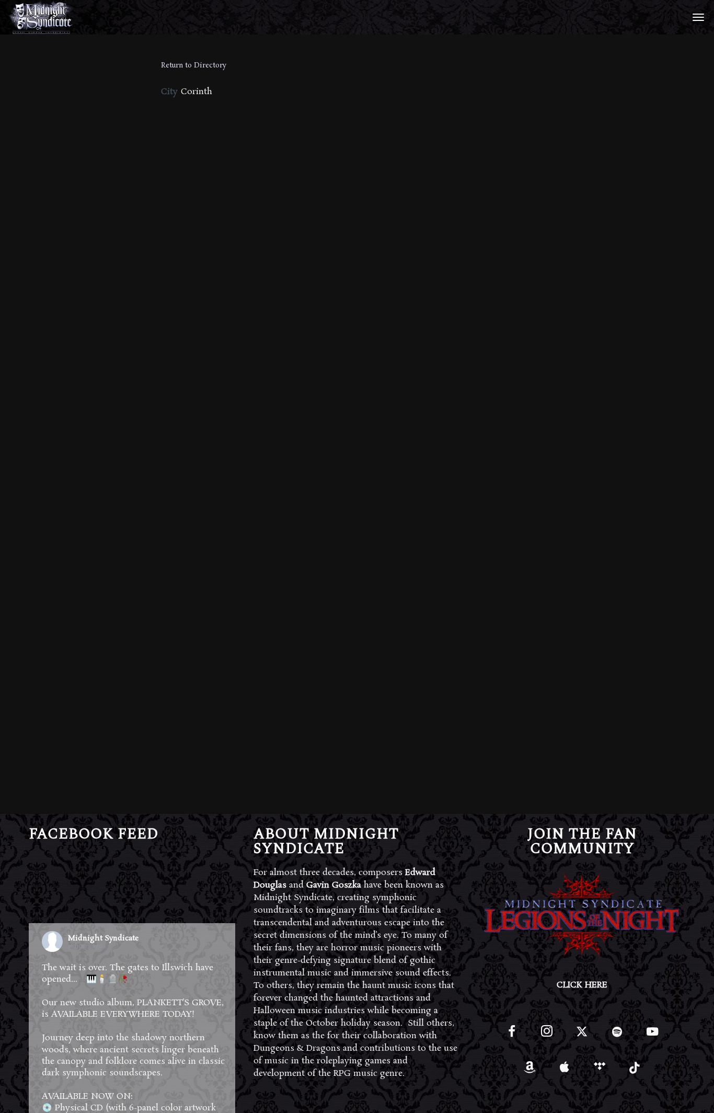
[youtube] (652, 1037)
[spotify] (617, 1036)
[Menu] (696, 17)
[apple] (565, 1071)
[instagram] (547, 1036)
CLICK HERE (582, 985)
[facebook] (512, 1036)
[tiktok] (635, 1071)
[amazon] (529, 1071)
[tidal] (600, 1071)
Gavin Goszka (333, 885)
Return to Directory (193, 66)
